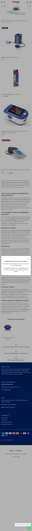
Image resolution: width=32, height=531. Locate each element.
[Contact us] (29, 528)
